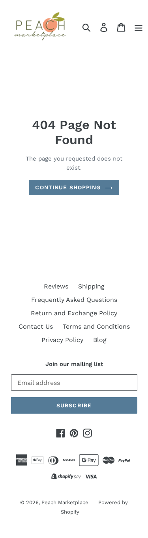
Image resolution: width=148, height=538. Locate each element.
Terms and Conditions (96, 326)
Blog (100, 340)
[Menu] (138, 27)
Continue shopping (68, 187)
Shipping (91, 286)
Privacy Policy (62, 340)
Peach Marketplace (64, 502)
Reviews (56, 286)
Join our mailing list (74, 364)
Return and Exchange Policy (74, 313)
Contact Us (36, 326)
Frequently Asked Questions (74, 299)
